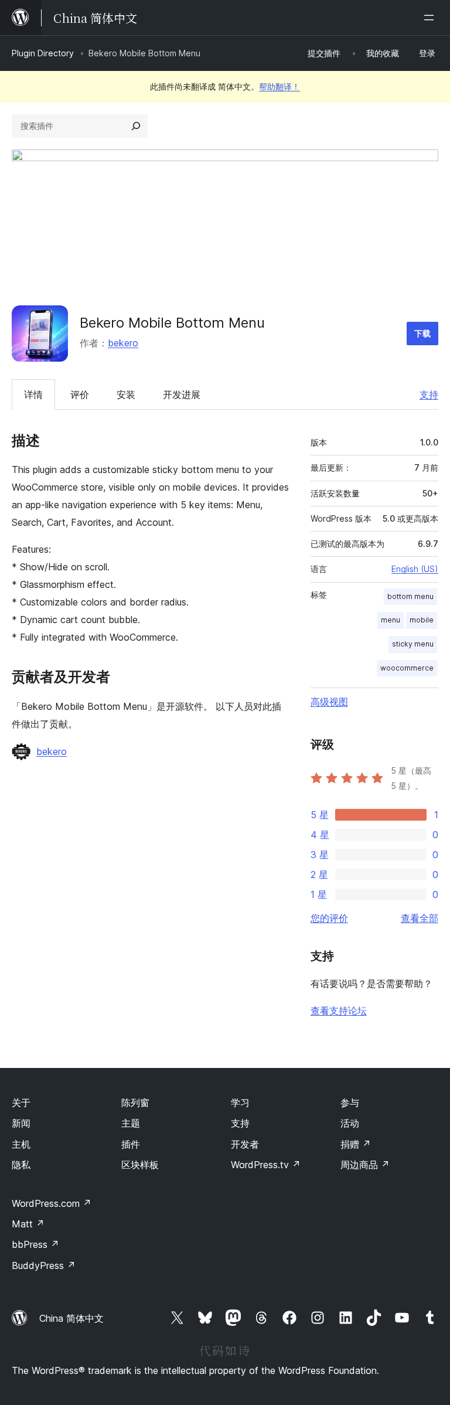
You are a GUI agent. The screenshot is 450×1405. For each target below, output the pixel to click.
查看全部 (419, 918)
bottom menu (410, 596)
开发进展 (181, 394)
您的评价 (329, 918)
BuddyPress (44, 1265)
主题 (130, 1123)
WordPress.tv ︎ (266, 1165)
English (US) (414, 569)
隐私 (21, 1165)
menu (390, 619)
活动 (349, 1123)
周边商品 (365, 1165)
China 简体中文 (71, 1318)
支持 (429, 394)
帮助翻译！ (279, 86)
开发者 (245, 1144)
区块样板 (140, 1165)
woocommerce (407, 668)
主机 (21, 1144)
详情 (33, 394)
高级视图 (329, 701)
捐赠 (355, 1144)
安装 (126, 394)
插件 (130, 1144)
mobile (422, 619)
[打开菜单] (431, 17)
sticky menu (413, 643)
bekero (123, 343)
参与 (349, 1102)
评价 (79, 394)
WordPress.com (51, 1203)
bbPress (35, 1244)
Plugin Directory (43, 53)
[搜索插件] (136, 126)
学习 (240, 1102)
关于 (21, 1102)
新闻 (21, 1123)
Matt (28, 1224)
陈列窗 (135, 1102)
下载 (422, 333)
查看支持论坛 (339, 1010)
